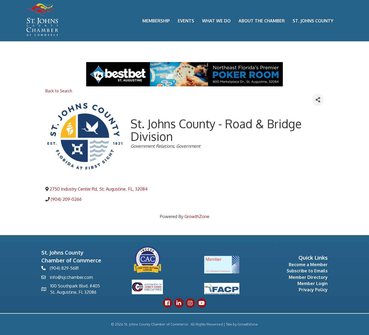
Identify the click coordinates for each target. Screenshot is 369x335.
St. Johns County (313, 20)
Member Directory (308, 277)
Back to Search (58, 90)
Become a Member (308, 264)
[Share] (318, 100)
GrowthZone (197, 216)
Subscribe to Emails (307, 270)
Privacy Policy (313, 289)
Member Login (312, 283)
